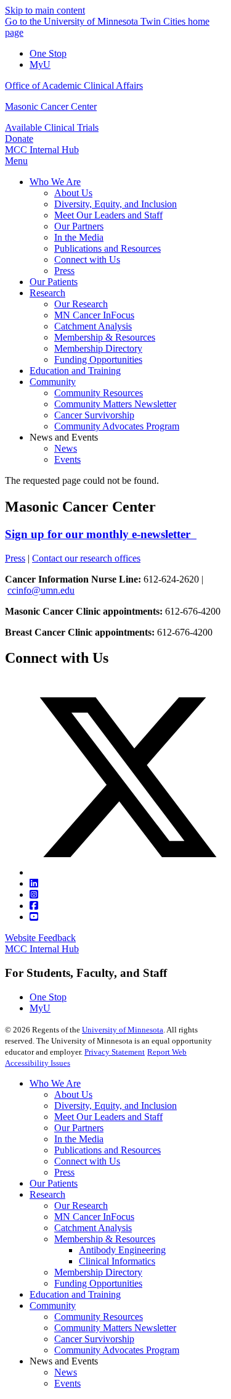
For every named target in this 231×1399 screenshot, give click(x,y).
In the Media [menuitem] (78, 237)
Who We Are (55, 1083)
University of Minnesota (122, 1029)
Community (53, 1305)
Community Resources (98, 1316)
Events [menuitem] (67, 459)
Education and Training (75, 1294)
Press (15, 558)
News (65, 1372)
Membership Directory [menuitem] (98, 348)
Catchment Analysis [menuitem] (93, 326)
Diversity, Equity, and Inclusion (115, 1105)
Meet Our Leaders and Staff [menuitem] (108, 215)
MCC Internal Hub (42, 149)
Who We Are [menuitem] (55, 181)
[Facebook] (34, 905)
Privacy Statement (114, 1052)
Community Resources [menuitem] (98, 393)
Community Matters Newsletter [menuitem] (115, 404)
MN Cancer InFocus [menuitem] (94, 315)
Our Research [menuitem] (81, 304)
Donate (19, 138)
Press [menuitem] (64, 270)
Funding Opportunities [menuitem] (98, 359)
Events (67, 1383)
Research (47, 1194)
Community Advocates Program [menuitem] (116, 426)
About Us (73, 1094)
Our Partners (78, 1128)
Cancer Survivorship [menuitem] (94, 415)
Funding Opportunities (98, 1283)
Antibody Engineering (122, 1250)
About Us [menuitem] (73, 193)
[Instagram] (34, 894)
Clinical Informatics (117, 1261)
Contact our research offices (86, 558)
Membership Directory (98, 1272)
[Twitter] (128, 872)
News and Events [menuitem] (64, 437)
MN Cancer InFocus (94, 1216)
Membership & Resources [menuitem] (104, 337)
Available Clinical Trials (52, 127)
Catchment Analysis (93, 1228)
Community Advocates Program (116, 1350)
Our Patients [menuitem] (54, 281)
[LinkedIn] (34, 883)
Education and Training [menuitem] (75, 370)
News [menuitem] (65, 448)
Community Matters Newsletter (115, 1327)
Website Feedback (40, 937)
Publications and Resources (107, 1150)
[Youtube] (34, 916)
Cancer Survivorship (94, 1339)
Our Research (81, 1205)
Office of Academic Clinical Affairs (74, 85)
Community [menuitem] (53, 381)
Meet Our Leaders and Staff (108, 1116)
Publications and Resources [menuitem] (107, 248)
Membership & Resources (104, 1239)
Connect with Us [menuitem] (87, 259)
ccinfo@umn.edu (41, 590)
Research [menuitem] (47, 293)
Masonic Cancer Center (51, 106)
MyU (40, 64)
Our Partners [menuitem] (78, 226)
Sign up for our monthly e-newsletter (101, 534)
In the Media (78, 1139)
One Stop (48, 53)
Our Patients (54, 1183)
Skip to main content (45, 10)
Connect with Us (87, 1161)
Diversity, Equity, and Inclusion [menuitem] (115, 204)
